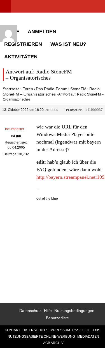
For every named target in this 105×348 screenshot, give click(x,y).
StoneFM (78, 89)
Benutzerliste (57, 318)
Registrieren (23, 44)
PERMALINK (74, 109)
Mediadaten (88, 337)
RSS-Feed (80, 330)
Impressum (60, 330)
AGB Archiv (53, 343)
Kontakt (12, 330)
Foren (27, 89)
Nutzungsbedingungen (74, 310)
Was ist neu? (68, 44)
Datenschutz (30, 310)
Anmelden (42, 31)
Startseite (11, 89)
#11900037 (94, 110)
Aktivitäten (21, 56)
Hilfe (48, 310)
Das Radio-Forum (51, 89)
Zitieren (51, 109)
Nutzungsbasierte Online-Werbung (41, 337)
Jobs (96, 330)
